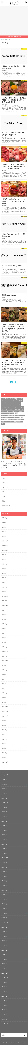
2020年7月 (5, 674)
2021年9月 (5, 610)
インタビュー (5, 487)
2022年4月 (5, 578)
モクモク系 (18, 405)
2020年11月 (5, 656)
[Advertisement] (14, 20)
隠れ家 (11, 421)
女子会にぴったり (13, 411)
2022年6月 (5, 568)
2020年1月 (5, 702)
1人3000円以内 (5, 398)
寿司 (13, 413)
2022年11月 (5, 545)
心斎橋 (13, 415)
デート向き (4, 405)
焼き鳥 (15, 417)
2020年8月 (5, 670)
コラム (3, 492)
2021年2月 (5, 642)
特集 (3, 419)
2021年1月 (5, 647)
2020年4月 (5, 688)
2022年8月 (5, 559)
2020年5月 (5, 683)
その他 (3, 482)
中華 (11, 407)
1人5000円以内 (13, 398)
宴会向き (9, 413)
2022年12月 (5, 541)
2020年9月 (5, 665)
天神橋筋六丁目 (5, 411)
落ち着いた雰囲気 (12, 419)
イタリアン (4, 400)
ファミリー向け (11, 405)
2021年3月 (5, 637)
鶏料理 (3, 423)
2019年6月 (5, 734)
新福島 (23, 415)
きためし (4, 478)
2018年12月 (5, 762)
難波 (15, 421)
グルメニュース (11, 402)
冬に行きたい (16, 407)
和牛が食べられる (13, 409)
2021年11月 (5, 601)
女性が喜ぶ (20, 411)
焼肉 (19, 417)
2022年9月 (5, 555)
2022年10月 (5, 550)
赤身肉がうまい (20, 419)
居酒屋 (16, 413)
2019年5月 (5, 739)
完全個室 (3, 413)
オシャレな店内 (11, 400)
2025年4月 (5, 518)
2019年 (6, 39)
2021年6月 (5, 624)
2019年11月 (5, 711)
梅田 (11, 417)
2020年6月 (5, 679)
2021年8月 (5, 614)
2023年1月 (5, 536)
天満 (22, 409)
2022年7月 (5, 564)
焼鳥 (22, 417)
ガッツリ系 (4, 402)
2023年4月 (5, 522)
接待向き (18, 415)
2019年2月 (5, 753)
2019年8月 (5, 725)
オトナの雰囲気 (19, 400)
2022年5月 (5, 573)
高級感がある (20, 421)
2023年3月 (5, 527)
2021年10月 (5, 605)
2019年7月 (5, 730)
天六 (19, 409)
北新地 (22, 407)
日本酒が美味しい (5, 417)
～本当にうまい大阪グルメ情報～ (14, 36)
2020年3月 (5, 693)
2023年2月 (5, 531)
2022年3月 (5, 582)
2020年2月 (5, 697)
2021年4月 (5, 633)
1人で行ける (20, 398)
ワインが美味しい (5, 407)
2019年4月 (5, 743)
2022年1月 (5, 591)
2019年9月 (5, 720)
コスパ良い (18, 402)
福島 (6, 419)
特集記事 (4, 501)
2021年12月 (5, 596)
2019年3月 (5, 748)
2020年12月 (5, 651)
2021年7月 (5, 619)
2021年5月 (5, 628)
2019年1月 (5, 757)
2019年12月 (5, 706)
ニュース (4, 496)
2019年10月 (5, 716)
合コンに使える (5, 409)
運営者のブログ (5, 421)
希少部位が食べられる (6, 415)
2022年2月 (5, 587)
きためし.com (13, 1042)
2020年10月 (5, 660)
